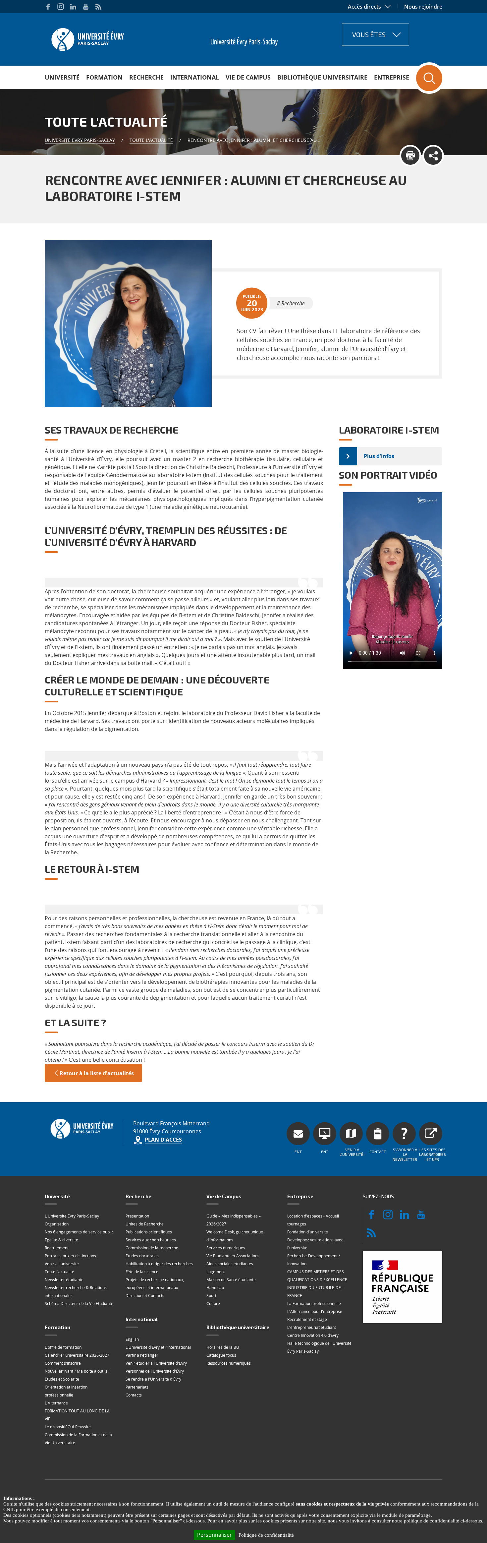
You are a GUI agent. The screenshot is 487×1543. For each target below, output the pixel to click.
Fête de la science (142, 1272)
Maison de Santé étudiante (231, 1279)
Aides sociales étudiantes (229, 1264)
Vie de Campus (248, 77)
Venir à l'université (62, 1264)
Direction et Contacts (145, 1295)
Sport (211, 1295)
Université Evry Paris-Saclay (80, 140)
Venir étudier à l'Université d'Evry (156, 1363)
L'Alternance (56, 1403)
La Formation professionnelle (314, 1303)
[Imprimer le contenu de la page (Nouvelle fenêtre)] (410, 155)
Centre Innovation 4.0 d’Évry (313, 1335)
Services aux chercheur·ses (151, 1240)
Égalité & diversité (61, 1240)
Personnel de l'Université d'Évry (155, 1371)
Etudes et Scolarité (62, 1379)
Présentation (137, 1216)
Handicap (215, 1287)
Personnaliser (214, 1534)
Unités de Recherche (145, 1224)
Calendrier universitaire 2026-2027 (77, 1355)
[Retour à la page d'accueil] (87, 37)
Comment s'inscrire (63, 1363)
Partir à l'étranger (142, 1355)
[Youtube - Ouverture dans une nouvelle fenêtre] (85, 6)
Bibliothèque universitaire (322, 77)
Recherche (146, 77)
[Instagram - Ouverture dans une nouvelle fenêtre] (60, 6)
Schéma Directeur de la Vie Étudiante (79, 1303)
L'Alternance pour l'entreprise (314, 1311)
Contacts (134, 1395)
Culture (213, 1303)
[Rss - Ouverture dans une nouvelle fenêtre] (98, 6)
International (194, 77)
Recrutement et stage (307, 1319)
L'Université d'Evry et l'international (158, 1347)
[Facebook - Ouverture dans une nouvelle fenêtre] (48, 6)
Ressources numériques (228, 1363)
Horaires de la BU (222, 1347)
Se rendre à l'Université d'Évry (153, 1379)
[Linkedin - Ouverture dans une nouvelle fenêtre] (73, 6)
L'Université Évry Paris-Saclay (72, 1216)
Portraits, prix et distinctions (70, 1256)
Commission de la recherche (152, 1248)
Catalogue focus (221, 1355)
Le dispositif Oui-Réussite (68, 1427)
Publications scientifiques (149, 1232)
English (132, 1339)
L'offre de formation (63, 1347)
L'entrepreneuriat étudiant (311, 1327)
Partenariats (137, 1387)
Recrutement (57, 1248)
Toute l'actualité (151, 140)
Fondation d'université (307, 1232)
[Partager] (433, 155)
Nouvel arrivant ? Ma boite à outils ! (77, 1371)
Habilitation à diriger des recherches (159, 1264)
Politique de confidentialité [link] (266, 1535)
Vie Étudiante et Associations (232, 1256)
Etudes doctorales (142, 1256)
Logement (215, 1272)
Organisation (57, 1224)
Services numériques (225, 1248)
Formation (104, 77)
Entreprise (391, 77)
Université (62, 77)
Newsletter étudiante (64, 1279)
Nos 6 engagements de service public (79, 1232)
